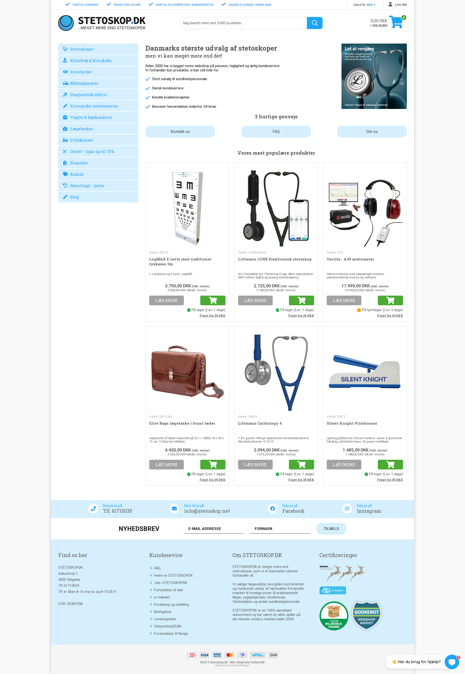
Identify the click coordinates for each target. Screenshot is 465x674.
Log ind (400, 5)
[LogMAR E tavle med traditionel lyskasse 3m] (187, 208)
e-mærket (162, 597)
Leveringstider (165, 619)
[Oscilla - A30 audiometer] (365, 208)
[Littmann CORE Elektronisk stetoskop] (276, 208)
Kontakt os (180, 131)
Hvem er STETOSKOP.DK (173, 575)
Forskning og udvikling (171, 604)
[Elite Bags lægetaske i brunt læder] (187, 372)
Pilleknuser (81, 140)
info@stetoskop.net (207, 511)
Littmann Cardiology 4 (260, 423)
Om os (372, 131)
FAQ (276, 131)
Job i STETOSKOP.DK (170, 583)
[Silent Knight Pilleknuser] (365, 372)
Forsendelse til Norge (171, 633)
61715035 (71, 585)
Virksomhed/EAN (167, 626)
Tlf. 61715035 (117, 511)
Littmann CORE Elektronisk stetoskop (275, 259)
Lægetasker (81, 128)
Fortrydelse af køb (168, 590)
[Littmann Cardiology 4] (276, 372)
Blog (74, 196)
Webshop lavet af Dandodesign (232, 665)
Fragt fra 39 (212, 315)
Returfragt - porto (87, 185)
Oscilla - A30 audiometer (350, 259)
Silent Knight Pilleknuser (352, 423)
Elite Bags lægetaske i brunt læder (182, 423)
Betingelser (163, 612)
